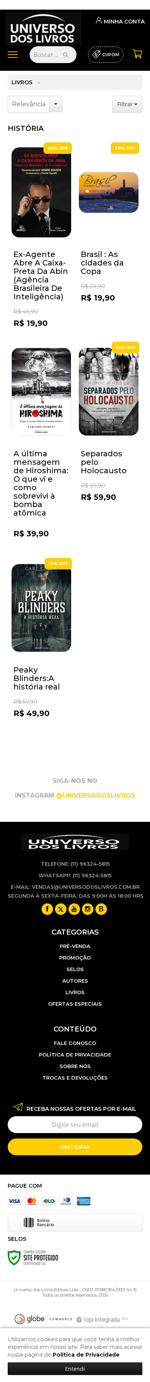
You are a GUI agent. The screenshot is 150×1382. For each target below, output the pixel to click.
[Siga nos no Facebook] (47, 909)
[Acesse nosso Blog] (101, 909)
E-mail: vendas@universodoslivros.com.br (75, 887)
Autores (75, 981)
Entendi (75, 1368)
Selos (75, 969)
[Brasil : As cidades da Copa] (108, 236)
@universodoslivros (95, 795)
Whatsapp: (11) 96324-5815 (75, 875)
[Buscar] (65, 54)
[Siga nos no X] (61, 909)
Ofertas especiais (75, 1004)
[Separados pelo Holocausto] (108, 435)
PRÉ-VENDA (75, 946)
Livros (22, 82)
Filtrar (125, 104)
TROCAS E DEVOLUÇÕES (75, 1078)
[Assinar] (75, 1146)
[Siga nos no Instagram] (87, 909)
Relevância (28, 104)
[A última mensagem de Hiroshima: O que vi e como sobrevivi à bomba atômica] (41, 444)
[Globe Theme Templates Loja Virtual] (43, 1319)
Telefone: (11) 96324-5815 (75, 864)
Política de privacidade (75, 1055)
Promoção (75, 958)
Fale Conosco (75, 1043)
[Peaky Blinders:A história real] (41, 651)
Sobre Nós (75, 1066)
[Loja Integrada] (103, 1320)
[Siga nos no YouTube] (74, 909)
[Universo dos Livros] (43, 26)
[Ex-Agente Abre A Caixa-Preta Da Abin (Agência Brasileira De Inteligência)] (41, 236)
